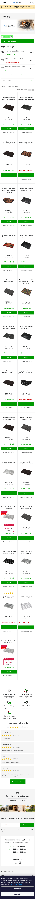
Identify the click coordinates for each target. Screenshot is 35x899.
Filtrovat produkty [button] (10, 41)
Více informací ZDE (16, 884)
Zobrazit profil (16, 800)
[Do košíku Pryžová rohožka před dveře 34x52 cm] (26, 221)
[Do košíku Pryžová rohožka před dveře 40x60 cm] (26, 357)
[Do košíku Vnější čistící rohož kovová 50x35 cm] (26, 582)
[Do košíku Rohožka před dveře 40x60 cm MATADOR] (9, 128)
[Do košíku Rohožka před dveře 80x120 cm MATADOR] (9, 448)
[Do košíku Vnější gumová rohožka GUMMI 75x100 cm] (9, 582)
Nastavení (17, 888)
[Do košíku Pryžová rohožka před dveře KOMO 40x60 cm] (9, 357)
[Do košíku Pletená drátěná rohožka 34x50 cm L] (9, 493)
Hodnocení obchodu (17, 722)
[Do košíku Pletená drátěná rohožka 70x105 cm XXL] (9, 672)
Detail (26, 175)
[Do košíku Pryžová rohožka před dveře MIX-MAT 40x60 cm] (26, 128)
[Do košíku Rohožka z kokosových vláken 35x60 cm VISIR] (9, 266)
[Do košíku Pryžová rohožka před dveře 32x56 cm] (26, 266)
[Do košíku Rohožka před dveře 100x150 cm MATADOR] (26, 493)
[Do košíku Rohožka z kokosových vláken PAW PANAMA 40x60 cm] (9, 221)
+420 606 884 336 (19, 849)
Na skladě (8, 37)
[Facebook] (16, 863)
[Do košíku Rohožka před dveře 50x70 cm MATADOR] (9, 175)
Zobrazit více (17, 782)
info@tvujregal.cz (19, 846)
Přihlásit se (27, 825)
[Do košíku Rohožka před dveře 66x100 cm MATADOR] (9, 404)
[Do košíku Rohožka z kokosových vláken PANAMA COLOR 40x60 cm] (26, 312)
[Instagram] (20, 863)
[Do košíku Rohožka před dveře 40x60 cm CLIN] (9, 312)
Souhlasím (17, 894)
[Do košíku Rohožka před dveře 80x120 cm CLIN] (26, 538)
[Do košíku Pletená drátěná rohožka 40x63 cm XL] (9, 538)
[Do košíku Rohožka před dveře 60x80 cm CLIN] (26, 448)
